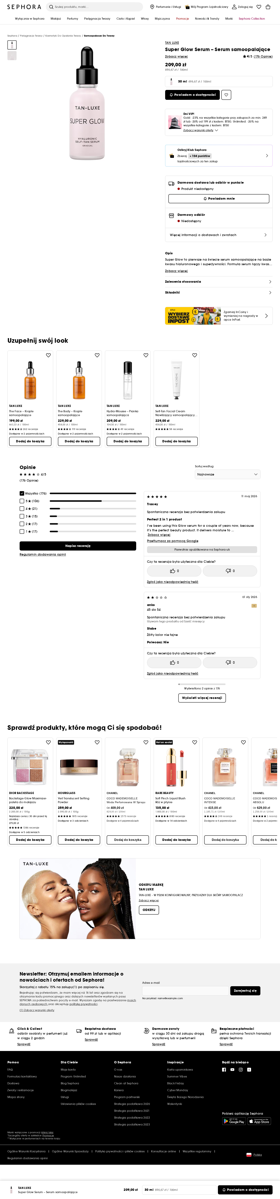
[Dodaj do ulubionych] (48, 355)
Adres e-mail (151, 982)
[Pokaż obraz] (12, 45)
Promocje (48, 1135)
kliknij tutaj (47, 1132)
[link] (78, 546)
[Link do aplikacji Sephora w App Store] (259, 1121)
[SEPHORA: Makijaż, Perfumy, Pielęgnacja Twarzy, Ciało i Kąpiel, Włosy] (24, 7)
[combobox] (227, 474)
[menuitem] (165, 6)
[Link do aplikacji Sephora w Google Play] (234, 1121)
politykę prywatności (84, 1004)
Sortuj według (204, 466)
